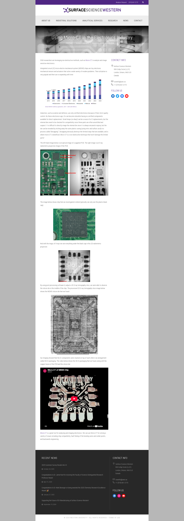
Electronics (95, 43)
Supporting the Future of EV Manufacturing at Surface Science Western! (65, 500)
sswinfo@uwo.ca (120, 82)
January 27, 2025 (49, 495)
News (125, 20)
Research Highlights (82, 43)
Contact (138, 20)
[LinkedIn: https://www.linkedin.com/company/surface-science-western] (113, 96)
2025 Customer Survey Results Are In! (54, 465)
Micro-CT (88, 60)
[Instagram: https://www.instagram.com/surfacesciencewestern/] (119, 496)
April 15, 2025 (48, 482)
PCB (112, 43)
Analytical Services (92, 20)
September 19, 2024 (50, 504)
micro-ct (107, 43)
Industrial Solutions (66, 20)
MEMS (102, 43)
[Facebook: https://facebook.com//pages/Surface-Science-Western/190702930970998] (122, 96)
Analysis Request (121, 2)
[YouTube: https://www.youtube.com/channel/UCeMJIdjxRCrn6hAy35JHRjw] (126, 96)
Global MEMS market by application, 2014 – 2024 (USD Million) (61, 106)
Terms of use (114, 518)
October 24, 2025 (49, 469)
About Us (46, 20)
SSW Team (69, 43)
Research (112, 20)
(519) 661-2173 (133, 2)
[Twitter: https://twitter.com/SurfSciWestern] (117, 96)
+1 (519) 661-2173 (120, 85)
